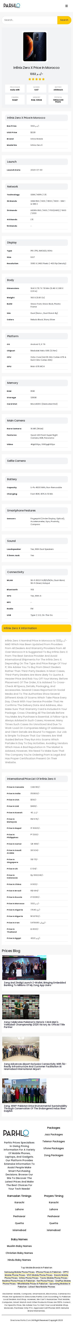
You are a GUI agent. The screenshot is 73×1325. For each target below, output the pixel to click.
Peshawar (19, 1216)
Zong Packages (53, 1155)
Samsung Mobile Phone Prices (19, 1272)
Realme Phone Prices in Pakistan (18, 1281)
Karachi (19, 1202)
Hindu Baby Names (19, 1260)
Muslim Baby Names (19, 1246)
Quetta (19, 1223)
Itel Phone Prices (45, 1281)
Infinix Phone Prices (28, 1278)
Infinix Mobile (37, 138)
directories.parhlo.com (20, 1320)
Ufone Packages (53, 1148)
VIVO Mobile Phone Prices (39, 1275)
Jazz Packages (53, 1134)
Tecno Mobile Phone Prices (53, 1278)
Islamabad (19, 1230)
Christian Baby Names (19, 1253)
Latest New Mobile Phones (41, 1286)
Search (64, 20)
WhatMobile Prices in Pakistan (32, 1283)
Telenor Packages (53, 1141)
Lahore (19, 1209)
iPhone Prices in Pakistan (48, 1272)
